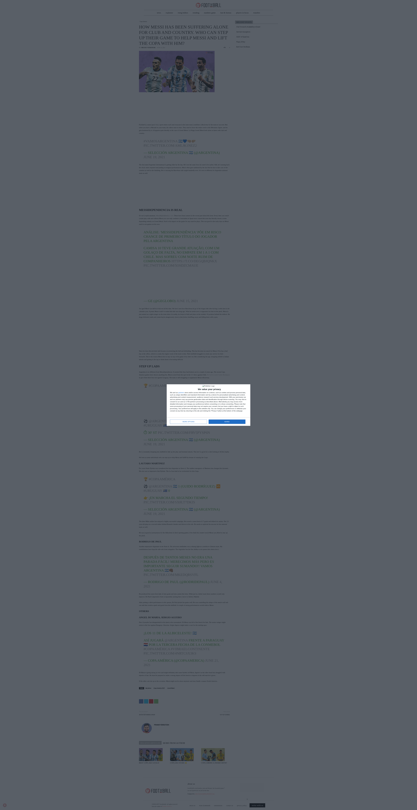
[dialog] (208, 405)
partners (181, 392)
